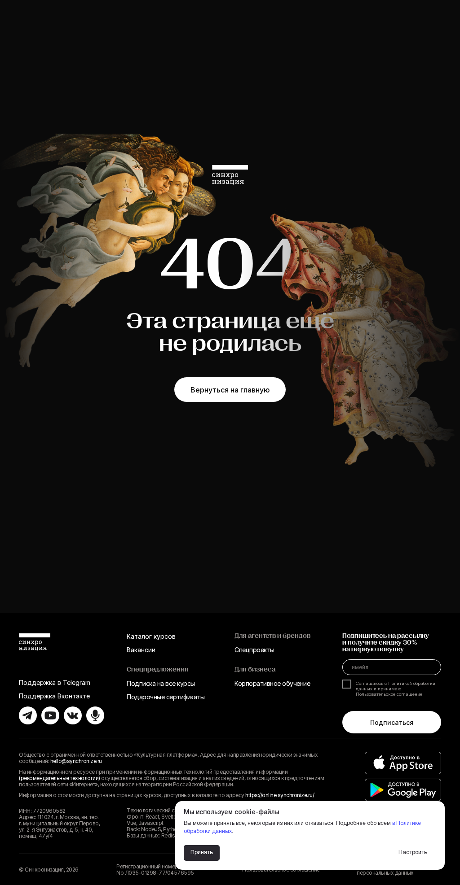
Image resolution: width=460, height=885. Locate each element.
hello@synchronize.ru (76, 761)
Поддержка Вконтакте (54, 696)
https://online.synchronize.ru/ (279, 795)
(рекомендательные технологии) (59, 778)
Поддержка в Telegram (54, 682)
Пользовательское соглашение (389, 695)
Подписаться (392, 722)
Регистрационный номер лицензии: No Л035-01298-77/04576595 (159, 869)
